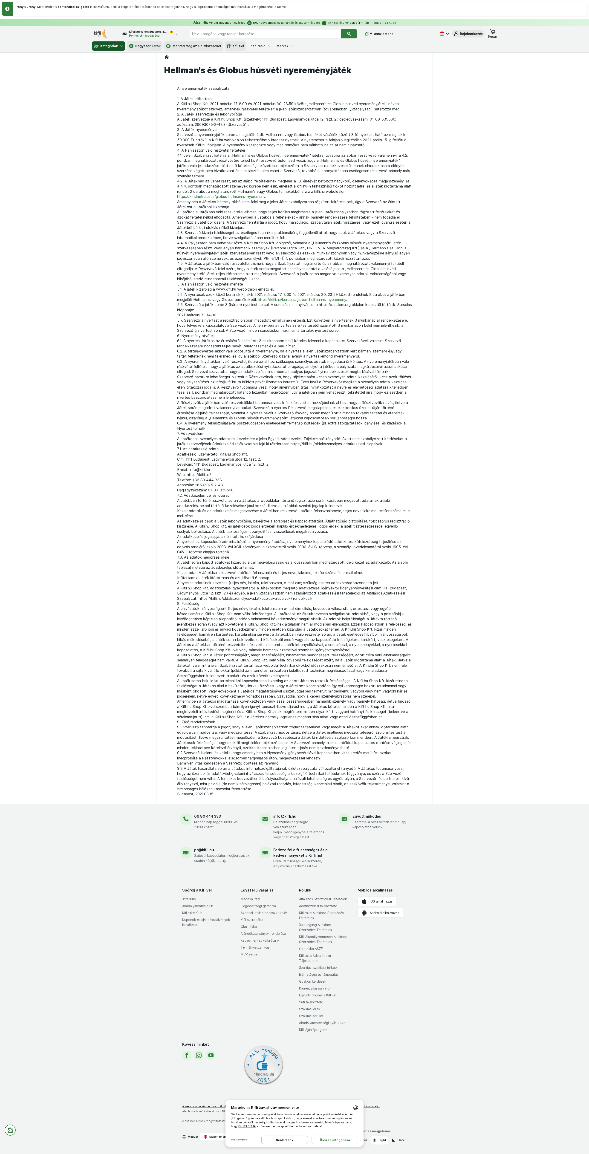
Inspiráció (258, 46)
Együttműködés (366, 816)
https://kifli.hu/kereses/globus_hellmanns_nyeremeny (221, 196)
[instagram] (198, 1055)
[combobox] (265, 33)
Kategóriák (109, 46)
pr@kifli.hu (204, 850)
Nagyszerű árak (148, 46)
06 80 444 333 (207, 816)
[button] (468, 34)
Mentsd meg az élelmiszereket (197, 46)
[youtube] (210, 1055)
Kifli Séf (238, 46)
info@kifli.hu (284, 816)
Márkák (282, 46)
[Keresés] (349, 33)
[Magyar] (444, 33)
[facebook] (186, 1055)
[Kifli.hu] (167, 57)
